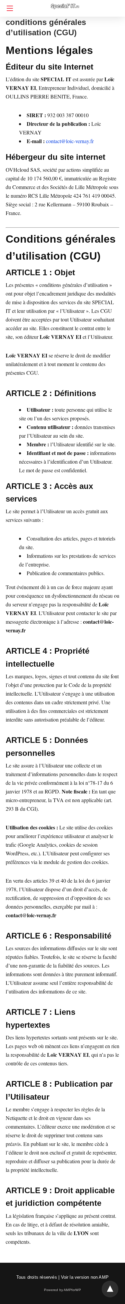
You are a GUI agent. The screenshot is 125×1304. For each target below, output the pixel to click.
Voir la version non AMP (85, 1277)
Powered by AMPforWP (62, 1290)
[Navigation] (8, 8)
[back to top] (110, 1289)
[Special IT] (64, 3)
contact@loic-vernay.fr (70, 140)
